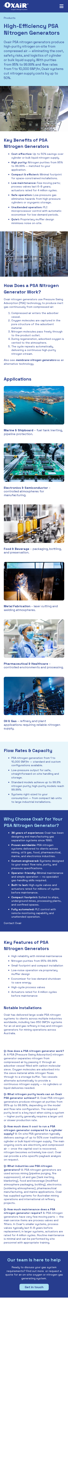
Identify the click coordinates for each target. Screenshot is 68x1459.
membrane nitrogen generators (36, 360)
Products (9, 18)
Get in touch (34, 1287)
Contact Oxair (13, 923)
